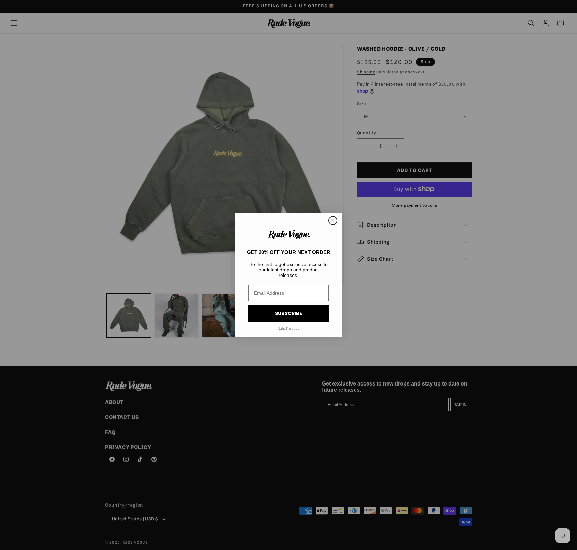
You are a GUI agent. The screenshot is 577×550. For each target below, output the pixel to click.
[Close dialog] (333, 220)
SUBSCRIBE (288, 313)
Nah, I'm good (289, 328)
